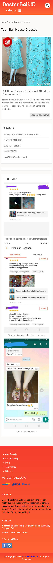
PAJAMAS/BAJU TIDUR (15, 157)
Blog (7, 462)
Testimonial (10, 467)
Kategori (11, 10)
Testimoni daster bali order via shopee (26, 335)
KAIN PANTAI (10, 151)
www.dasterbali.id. (30, 556)
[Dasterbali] (19, 4)
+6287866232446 (19, 532)
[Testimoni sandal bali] (26, 384)
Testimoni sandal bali (26, 431)
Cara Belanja (11, 454)
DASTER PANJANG (13, 140)
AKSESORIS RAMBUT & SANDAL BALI (22, 134)
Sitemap (9, 471)
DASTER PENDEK (12, 145)
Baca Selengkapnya (40, 115)
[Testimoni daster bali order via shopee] (26, 287)
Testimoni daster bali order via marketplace (26, 239)
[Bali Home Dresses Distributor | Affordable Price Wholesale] (26, 85)
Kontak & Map (11, 458)
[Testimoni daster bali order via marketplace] (26, 209)
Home (3, 22)
